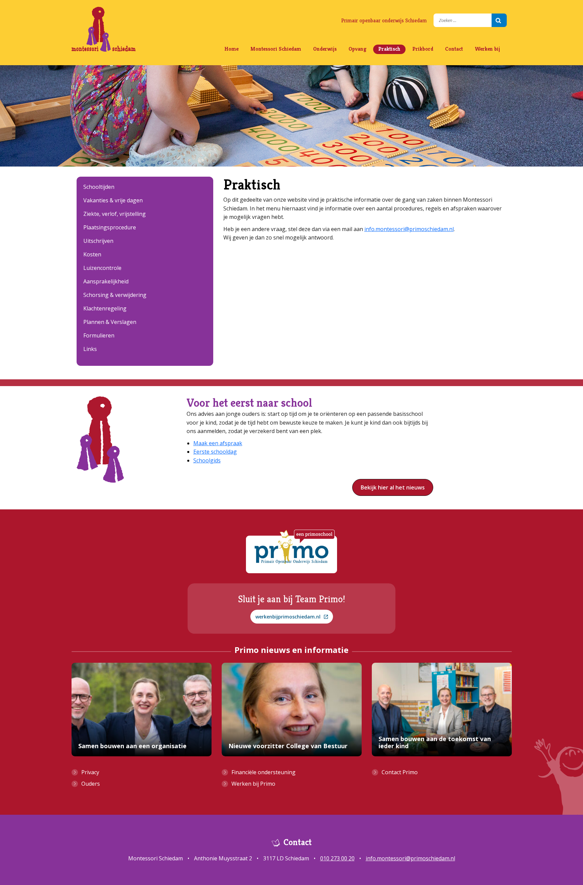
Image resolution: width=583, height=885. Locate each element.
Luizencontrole (102, 267)
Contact (454, 48)
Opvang (357, 48)
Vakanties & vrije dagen (113, 200)
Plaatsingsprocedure (109, 227)
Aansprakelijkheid (106, 281)
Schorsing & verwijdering (114, 295)
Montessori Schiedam (275, 48)
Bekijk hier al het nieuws (393, 487)
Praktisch (389, 48)
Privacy (90, 772)
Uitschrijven (98, 240)
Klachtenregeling (105, 308)
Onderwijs (325, 48)
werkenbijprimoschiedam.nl (288, 616)
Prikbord (422, 48)
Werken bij (487, 48)
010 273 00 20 (337, 858)
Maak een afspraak (217, 443)
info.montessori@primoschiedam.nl (409, 229)
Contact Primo (400, 772)
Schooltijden (98, 186)
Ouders (90, 783)
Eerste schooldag (215, 451)
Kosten (92, 254)
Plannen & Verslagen (109, 322)
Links (90, 349)
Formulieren (98, 335)
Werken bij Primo (253, 783)
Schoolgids (207, 460)
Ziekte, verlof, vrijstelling (114, 213)
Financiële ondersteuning (263, 772)
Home (231, 48)
